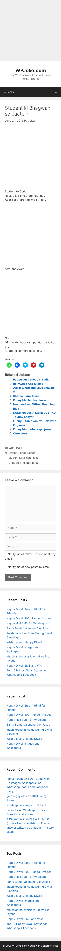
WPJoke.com (30, 70)
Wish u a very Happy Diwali (24, 642)
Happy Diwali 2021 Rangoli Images (29, 618)
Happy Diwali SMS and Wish (25, 665)
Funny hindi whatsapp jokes (32, 429)
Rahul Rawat (15, 778)
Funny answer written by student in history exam (30, 827)
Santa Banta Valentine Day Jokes (28, 628)
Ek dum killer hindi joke (24, 457)
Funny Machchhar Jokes (30, 400)
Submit (41, 805)
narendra (12, 810)
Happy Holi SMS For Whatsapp (27, 623)
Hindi (22, 452)
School (31, 452)
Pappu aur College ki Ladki (31, 379)
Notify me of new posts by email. (29, 567)
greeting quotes (17, 796)
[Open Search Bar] (56, 92)
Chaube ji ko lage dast (23, 462)
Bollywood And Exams (28, 383)
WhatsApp (15, 447)
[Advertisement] (30, 30)
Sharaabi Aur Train (26, 396)
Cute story (20, 433)
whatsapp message (19, 805)
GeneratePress (49, 945)
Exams (13, 452)
